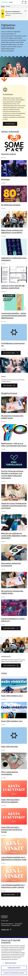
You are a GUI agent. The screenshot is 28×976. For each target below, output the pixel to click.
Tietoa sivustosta (5, 925)
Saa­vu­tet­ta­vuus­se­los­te (7, 923)
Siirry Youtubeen (7, 385)
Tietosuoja (17, 923)
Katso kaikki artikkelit (9, 353)
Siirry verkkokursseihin (9, 665)
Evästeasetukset (16, 925)
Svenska (8, 6)
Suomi (3, 6)
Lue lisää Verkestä (10, 123)
